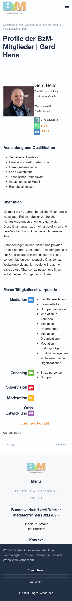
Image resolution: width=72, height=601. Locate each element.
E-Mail (44, 125)
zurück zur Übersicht (36, 423)
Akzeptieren (36, 570)
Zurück (11, 445)
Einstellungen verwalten (36, 592)
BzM (24, 28)
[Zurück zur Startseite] (14, 7)
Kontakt (36, 498)
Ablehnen (36, 581)
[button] (67, 7)
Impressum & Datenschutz (36, 491)
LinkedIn (45, 131)
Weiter (61, 445)
